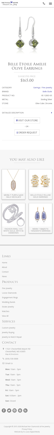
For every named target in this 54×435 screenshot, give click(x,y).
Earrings (36, 87)
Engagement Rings (10, 297)
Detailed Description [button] (13, 112)
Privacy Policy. (27, 429)
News (4, 276)
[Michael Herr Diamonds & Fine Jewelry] (10, 4)
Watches (5, 311)
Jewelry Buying (8, 332)
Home (4, 262)
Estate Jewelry (8, 306)
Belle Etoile (47, 91)
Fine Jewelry (47, 87)
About (4, 267)
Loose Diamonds (9, 293)
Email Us (9, 363)
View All (5, 316)
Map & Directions (11, 354)
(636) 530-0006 (11, 358)
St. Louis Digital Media (31, 432)
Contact (5, 272)
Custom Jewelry (8, 327)
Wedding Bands (8, 302)
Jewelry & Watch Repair (12, 337)
